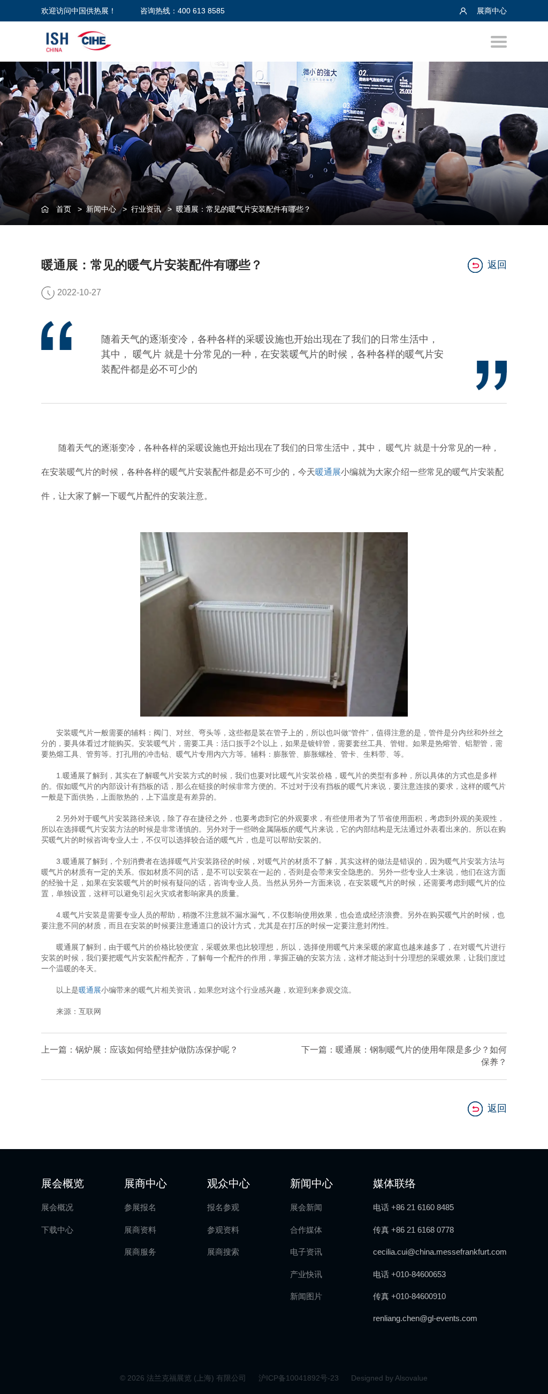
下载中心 (57, 1229)
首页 (63, 209)
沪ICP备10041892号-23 (299, 1378)
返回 (497, 264)
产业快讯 (306, 1274)
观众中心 (228, 1183)
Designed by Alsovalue (389, 1378)
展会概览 (62, 1183)
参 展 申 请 (527, 579)
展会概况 (57, 1207)
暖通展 (328, 471)
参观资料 (223, 1229)
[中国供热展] (78, 40)
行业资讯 (146, 209)
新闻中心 (101, 209)
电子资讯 (306, 1251)
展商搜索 (223, 1251)
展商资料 (140, 1229)
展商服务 (140, 1251)
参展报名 (140, 1207)
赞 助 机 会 (527, 667)
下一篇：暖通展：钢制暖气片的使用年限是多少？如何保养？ (404, 1056)
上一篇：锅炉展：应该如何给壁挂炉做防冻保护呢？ (139, 1049)
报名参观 (223, 1207)
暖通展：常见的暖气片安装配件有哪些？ (243, 209)
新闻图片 (306, 1296)
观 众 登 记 (527, 623)
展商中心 (491, 10)
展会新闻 (306, 1207)
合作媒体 (306, 1229)
